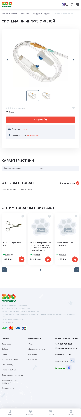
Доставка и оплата (36, 349)
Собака (5, 349)
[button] (73, 60)
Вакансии (32, 359)
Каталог (14, 13)
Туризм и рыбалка (9, 370)
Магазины (32, 354)
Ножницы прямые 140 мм (12, 244)
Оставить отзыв (67, 183)
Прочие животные (10, 359)
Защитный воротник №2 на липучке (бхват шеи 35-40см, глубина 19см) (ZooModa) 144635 (40, 246)
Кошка (4, 354)
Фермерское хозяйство (12, 375)
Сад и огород (7, 365)
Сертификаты (8, 388)
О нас (30, 344)
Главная (5, 13)
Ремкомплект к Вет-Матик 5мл (65, 244)
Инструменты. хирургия (41, 13)
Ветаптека (25, 13)
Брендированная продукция (9, 381)
